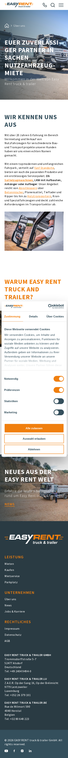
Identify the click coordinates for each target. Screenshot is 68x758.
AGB (7, 641)
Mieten (9, 564)
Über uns (10, 599)
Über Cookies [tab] (55, 316)
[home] (7, 25)
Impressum (12, 628)
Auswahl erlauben (34, 438)
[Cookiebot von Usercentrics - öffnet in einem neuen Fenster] (48, 306)
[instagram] (22, 751)
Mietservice (12, 576)
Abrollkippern (28, 188)
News (10, 504)
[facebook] (14, 751)
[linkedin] (30, 751)
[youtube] (6, 751)
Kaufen (9, 570)
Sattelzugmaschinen (19, 180)
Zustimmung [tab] (12, 316)
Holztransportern (39, 196)
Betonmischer (14, 192)
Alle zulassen (34, 428)
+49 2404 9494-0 (20, 671)
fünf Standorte (44, 168)
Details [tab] (33, 316)
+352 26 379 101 (20, 695)
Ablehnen (34, 449)
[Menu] (61, 5)
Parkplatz (11, 582)
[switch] (58, 390)
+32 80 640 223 (19, 719)
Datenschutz (13, 634)
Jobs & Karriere (15, 611)
